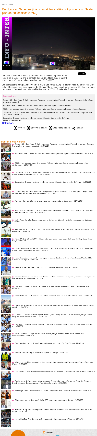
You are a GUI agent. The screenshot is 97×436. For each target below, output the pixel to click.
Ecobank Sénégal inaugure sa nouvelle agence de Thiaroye (36, 353)
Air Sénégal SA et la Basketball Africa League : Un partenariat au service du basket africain (48, 391)
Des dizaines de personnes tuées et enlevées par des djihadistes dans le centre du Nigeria (36, 118)
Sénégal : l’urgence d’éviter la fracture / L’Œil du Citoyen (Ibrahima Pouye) (42, 267)
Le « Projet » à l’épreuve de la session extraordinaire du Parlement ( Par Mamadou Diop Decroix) (50, 372)
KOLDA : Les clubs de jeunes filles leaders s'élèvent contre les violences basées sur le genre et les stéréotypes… (44, 109)
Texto (11, 4)
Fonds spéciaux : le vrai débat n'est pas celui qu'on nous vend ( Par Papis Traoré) (45, 343)
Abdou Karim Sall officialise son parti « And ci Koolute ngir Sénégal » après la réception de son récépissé (53, 220)
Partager (79, 128)
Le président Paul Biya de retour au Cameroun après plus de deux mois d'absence (45, 419)
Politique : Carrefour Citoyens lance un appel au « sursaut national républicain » (44, 201)
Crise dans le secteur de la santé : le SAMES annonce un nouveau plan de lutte (44, 400)
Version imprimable (61, 128)
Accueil (4, 4)
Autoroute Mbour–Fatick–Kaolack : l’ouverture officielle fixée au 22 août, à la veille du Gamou (49, 296)
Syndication (49, 432)
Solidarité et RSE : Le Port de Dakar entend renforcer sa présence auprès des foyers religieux (37, 105)
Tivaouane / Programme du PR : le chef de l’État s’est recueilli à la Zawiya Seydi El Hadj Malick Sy (51, 286)
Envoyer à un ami (38, 128)
